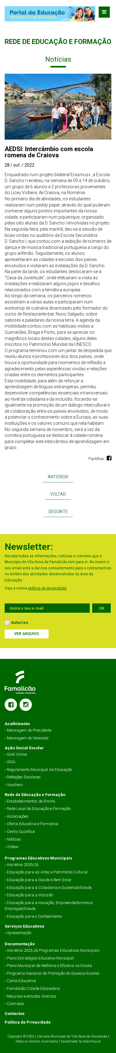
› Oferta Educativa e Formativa (31, 823)
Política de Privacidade (28, 1022)
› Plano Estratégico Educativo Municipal (39, 958)
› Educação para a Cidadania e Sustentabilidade (48, 887)
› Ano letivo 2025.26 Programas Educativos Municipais (52, 950)
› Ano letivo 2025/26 (21, 864)
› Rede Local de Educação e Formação (38, 808)
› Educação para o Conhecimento (33, 916)
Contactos (14, 1013)
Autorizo (19, 622)
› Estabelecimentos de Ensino (30, 801)
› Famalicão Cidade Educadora (32, 988)
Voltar (58, 494)
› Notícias (13, 839)
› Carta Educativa (20, 980)
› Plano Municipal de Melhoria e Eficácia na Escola (48, 965)
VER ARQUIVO (26, 634)
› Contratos (14, 1003)
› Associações (16, 816)
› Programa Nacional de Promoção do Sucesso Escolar (52, 973)
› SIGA (10, 761)
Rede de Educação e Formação (35, 794)
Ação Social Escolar (24, 748)
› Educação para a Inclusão (29, 895)
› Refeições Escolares (23, 777)
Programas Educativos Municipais (38, 858)
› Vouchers (14, 784)
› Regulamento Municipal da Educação (38, 769)
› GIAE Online (16, 754)
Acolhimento (17, 723)
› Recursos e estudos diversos (30, 996)
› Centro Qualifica (20, 831)
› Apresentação (18, 932)
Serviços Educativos (24, 926)
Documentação (20, 944)
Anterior (58, 476)
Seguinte (58, 511)
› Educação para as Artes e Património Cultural (46, 872)
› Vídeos (12, 846)
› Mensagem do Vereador (27, 738)
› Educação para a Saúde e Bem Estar (38, 879)
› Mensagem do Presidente (28, 730)
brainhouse (92, 1041)
